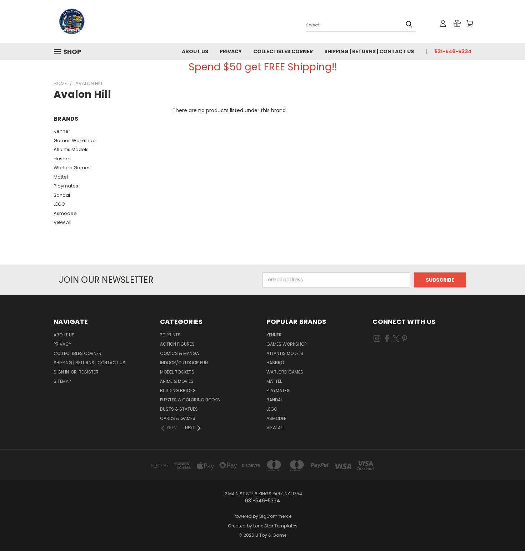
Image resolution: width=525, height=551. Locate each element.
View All (62, 222)
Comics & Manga (179, 353)
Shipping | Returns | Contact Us (369, 51)
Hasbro (62, 158)
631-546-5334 (452, 51)
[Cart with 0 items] (469, 23)
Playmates (66, 185)
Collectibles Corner (283, 51)
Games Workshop (75, 140)
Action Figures (177, 344)
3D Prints (170, 335)
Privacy (231, 51)
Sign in (62, 372)
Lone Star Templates (275, 526)
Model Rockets (177, 372)
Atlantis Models (71, 149)
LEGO (59, 204)
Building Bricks (178, 390)
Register (89, 372)
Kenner (62, 131)
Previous (506, 528)
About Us (195, 51)
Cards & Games (177, 418)
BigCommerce (275, 516)
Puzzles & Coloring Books (190, 400)
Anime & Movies (177, 381)
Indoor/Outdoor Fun (184, 363)
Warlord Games (72, 167)
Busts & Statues (179, 409)
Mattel (61, 177)
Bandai (62, 195)
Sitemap (62, 381)
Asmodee (65, 213)
